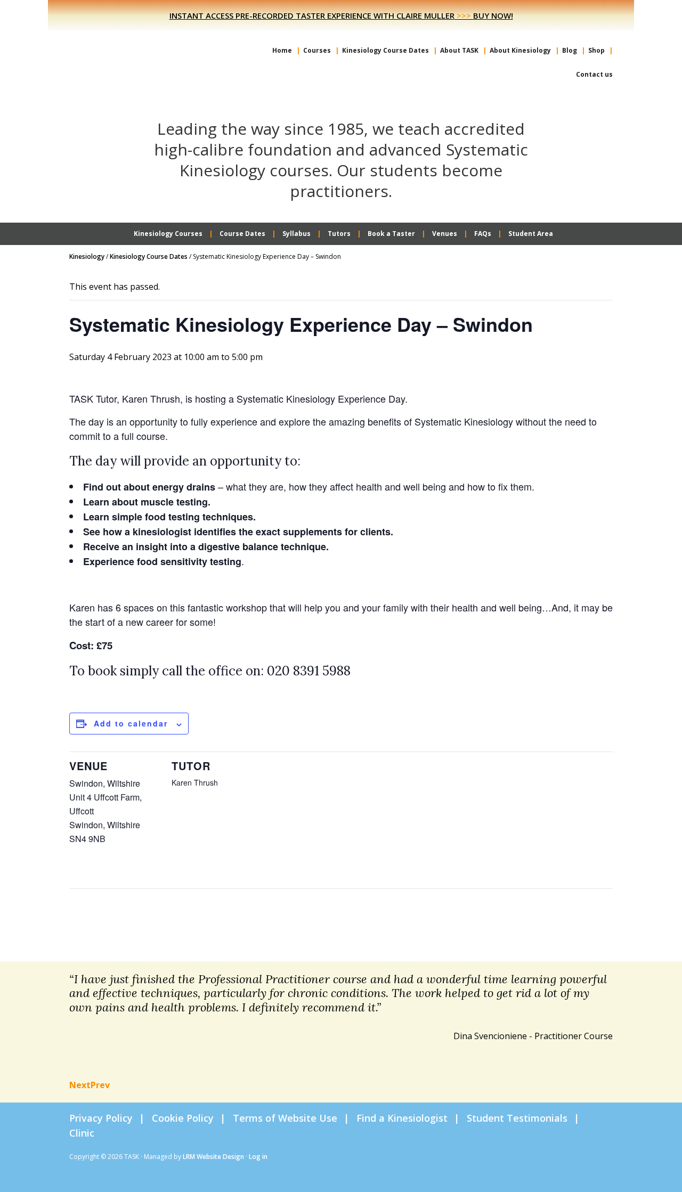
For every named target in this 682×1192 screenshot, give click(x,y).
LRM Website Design (213, 1156)
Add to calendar (131, 723)
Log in (258, 1156)
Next (80, 1085)
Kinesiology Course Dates (149, 256)
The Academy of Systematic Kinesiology (149, 52)
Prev (100, 1085)
